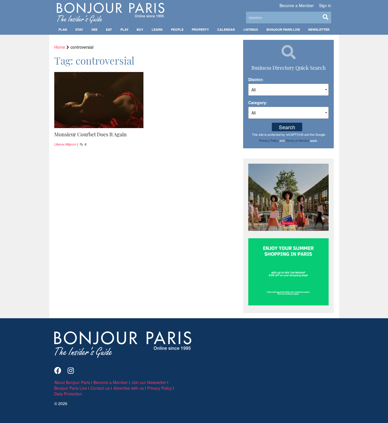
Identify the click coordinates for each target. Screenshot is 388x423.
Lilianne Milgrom (65, 144)
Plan (63, 29)
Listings (250, 29)
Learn (157, 29)
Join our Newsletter (149, 382)
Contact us (100, 388)
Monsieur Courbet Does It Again (90, 134)
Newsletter (318, 29)
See (94, 29)
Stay (79, 29)
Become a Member (296, 5)
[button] (99, 134)
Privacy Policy (269, 140)
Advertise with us (128, 388)
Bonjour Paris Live (283, 29)
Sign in (325, 5)
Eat (109, 29)
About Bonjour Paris (72, 382)
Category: (257, 102)
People (177, 29)
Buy (140, 29)
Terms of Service (297, 140)
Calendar (226, 29)
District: (256, 79)
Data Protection (68, 394)
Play (124, 29)
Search (287, 127)
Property (200, 29)
